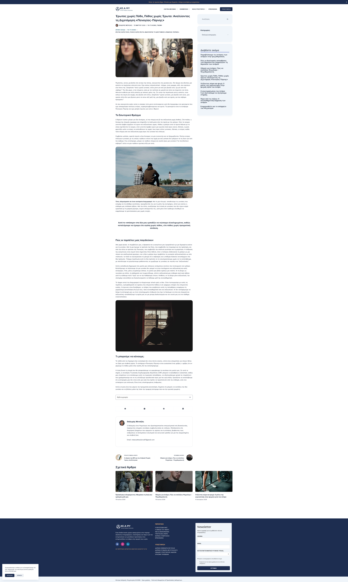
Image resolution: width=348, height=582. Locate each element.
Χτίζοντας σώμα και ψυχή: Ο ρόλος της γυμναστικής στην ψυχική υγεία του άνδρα (213, 85)
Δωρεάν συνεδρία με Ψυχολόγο (166, 550)
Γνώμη (159, 25)
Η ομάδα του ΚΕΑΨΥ (162, 529)
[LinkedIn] (183, 409)
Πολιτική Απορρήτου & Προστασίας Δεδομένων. (166, 580)
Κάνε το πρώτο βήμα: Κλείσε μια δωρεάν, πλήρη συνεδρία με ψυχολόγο (174, 2)
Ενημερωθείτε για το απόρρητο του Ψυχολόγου (213, 107)
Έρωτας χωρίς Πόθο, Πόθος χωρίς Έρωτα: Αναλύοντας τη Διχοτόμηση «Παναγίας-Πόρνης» (215, 77)
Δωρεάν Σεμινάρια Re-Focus (165, 548)
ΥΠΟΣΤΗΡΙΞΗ (226, 9)
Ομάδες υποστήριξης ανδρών (165, 552)
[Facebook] (125, 409)
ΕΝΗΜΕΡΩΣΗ (184, 9)
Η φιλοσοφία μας (161, 527)
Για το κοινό (152, 25)
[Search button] (227, 19)
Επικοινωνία (213, 9)
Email (199, 543)
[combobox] (213, 19)
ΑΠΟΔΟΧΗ (10, 575)
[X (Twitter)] (144, 409)
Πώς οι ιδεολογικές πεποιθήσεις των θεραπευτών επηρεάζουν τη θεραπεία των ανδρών (214, 62)
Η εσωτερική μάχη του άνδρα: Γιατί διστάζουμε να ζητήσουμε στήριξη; (213, 93)
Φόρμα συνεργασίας (162, 536)
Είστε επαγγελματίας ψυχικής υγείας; (210, 550)
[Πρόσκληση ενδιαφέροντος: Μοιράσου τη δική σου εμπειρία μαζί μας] (134, 481)
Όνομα (199, 536)
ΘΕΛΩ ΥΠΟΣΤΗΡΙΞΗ (198, 9)
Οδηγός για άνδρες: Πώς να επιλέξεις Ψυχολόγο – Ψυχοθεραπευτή (212, 70)
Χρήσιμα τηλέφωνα (162, 554)
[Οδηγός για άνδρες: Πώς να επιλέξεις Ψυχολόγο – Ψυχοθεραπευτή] (174, 481)
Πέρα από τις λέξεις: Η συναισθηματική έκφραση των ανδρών (213, 100)
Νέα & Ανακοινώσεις (162, 531)
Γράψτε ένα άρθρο (161, 534)
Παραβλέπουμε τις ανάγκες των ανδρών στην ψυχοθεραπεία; (214, 56)
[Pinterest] (163, 409)
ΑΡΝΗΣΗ (19, 575)
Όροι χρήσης (146, 580)
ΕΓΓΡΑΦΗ (214, 568)
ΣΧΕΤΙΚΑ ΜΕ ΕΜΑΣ (170, 9)
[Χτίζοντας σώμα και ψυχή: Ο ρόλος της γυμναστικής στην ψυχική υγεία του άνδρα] (213, 481)
